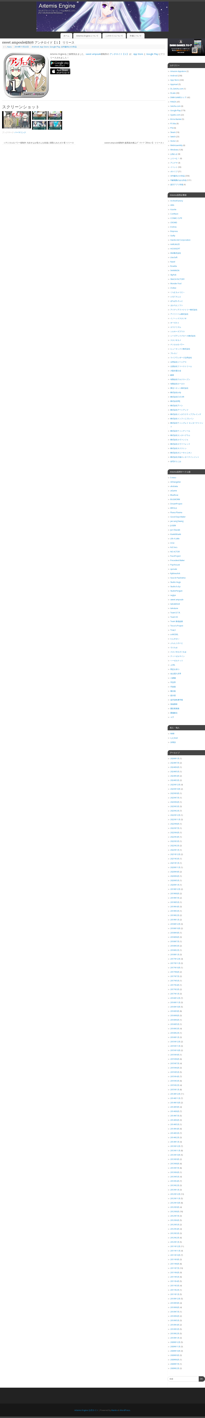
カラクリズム (175, 327)
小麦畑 (173, 678)
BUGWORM (175, 499)
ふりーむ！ (174, 158)
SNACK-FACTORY (177, 279)
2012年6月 (174, 1220)
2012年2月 (174, 1237)
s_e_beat (174, 738)
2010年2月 (174, 1333)
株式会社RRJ (175, 401)
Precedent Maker (177, 560)
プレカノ (174, 353)
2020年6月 (174, 876)
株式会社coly (175, 392)
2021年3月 (174, 858)
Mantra (114, 1410)
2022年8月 (174, 824)
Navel (172, 261)
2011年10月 (175, 1255)
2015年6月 (174, 1068)
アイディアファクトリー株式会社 (183, 309)
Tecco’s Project (176, 625)
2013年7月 (174, 1168)
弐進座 (173, 686)
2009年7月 (174, 1364)
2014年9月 (174, 1107)
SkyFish (173, 275)
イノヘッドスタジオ (178, 318)
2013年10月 (175, 1155)
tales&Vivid (175, 604)
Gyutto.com (175, 115)
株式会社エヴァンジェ (179, 439)
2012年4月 (174, 1229)
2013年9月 (174, 1159)
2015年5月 (174, 1072)
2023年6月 (174, 802)
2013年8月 (174, 1163)
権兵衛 (173, 691)
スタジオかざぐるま (178, 652)
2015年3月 (174, 1081)
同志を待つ (174, 669)
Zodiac (173, 288)
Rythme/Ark (175, 573)
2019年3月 (174, 911)
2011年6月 (174, 1272)
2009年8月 (174, 1359)
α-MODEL (174, 634)
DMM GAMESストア (178, 97)
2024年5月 (174, 771)
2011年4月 (174, 1281)
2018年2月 (174, 950)
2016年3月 (174, 1028)
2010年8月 (174, 1307)
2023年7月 (174, 797)
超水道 (173, 695)
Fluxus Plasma (176, 512)
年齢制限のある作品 (178, 180)
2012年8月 (174, 1211)
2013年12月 (175, 1146)
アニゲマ (174, 162)
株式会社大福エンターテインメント (184, 457)
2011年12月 (175, 1246)
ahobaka (174, 486)
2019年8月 (174, 893)
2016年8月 (174, 1015)
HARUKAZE (175, 244)
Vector (173, 141)
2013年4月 (174, 1181)
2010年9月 (174, 1303)
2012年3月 (174, 1233)
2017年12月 (175, 959)
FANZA (173, 101)
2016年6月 (174, 1020)
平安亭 (173, 682)
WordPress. (125, 1410)
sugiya (173, 595)
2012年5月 (174, 1224)
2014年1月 (174, 1142)
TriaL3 (173, 630)
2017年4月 (174, 985)
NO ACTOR (175, 551)
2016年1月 (174, 1037)
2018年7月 (174, 941)
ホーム (66, 35)
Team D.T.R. (175, 612)
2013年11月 (175, 1150)
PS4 (171, 128)
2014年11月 (175, 1098)
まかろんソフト (176, 305)
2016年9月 (174, 1011)
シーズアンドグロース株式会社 (183, 336)
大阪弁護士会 (175, 370)
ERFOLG (173, 508)
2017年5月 (174, 980)
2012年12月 (175, 1194)
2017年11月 (175, 963)
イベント (174, 167)
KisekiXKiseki (175, 534)
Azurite (173, 209)
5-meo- (173, 477)
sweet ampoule (93, 54)
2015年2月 (174, 1085)
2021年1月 (174, 863)
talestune (174, 608)
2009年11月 (175, 1346)
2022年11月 (175, 819)
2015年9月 (174, 1054)
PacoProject (175, 556)
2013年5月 (174, 1176)
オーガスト (174, 322)
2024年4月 (174, 776)
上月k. (172, 665)
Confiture (174, 214)
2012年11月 (175, 1198)
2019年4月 (174, 906)
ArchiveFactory (176, 200)
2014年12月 (175, 1094)
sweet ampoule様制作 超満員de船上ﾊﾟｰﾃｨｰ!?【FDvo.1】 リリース (134, 142)
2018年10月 (175, 928)
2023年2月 (174, 810)
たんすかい (174, 638)
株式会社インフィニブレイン (182, 418)
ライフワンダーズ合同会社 (181, 357)
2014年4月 (174, 1128)
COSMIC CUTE (176, 218)
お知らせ (174, 154)
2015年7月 (174, 1063)
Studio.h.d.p (175, 586)
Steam (173, 132)
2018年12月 (175, 924)
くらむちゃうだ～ (177, 292)
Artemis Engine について (87, 35)
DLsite (173, 93)
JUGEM (173, 525)
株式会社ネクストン (178, 448)
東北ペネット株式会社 (179, 388)
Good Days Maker (178, 517)
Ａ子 (172, 717)
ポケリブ (174, 171)
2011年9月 (174, 1259)
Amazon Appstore (178, 71)
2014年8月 (174, 1111)
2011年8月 (174, 1264)
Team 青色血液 (176, 621)
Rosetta (173, 266)
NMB (172, 733)
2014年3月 (174, 1133)
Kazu (9, 47)
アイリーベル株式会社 (179, 314)
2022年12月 (175, 815)
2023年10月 (175, 789)
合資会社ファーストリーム (181, 366)
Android (35, 47)
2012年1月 (174, 1242)
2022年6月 (174, 832)
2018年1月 (174, 954)
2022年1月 (174, 850)
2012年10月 (175, 1203)
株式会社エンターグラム (180, 435)
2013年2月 (174, 1185)
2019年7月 (174, 898)
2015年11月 (175, 1046)
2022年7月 (174, 828)
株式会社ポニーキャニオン (181, 452)
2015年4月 (174, 1076)
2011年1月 (174, 1294)
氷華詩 (173, 742)
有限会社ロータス (177, 383)
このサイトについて (114, 35)
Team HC (174, 617)
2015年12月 (175, 1041)
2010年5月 (174, 1320)
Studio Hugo (175, 582)
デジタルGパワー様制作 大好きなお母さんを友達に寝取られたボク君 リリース (39, 142)
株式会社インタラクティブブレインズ (185, 414)
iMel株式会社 (175, 253)
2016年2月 (174, 1033)
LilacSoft (173, 257)
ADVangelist (175, 482)
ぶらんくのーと (176, 643)
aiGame (173, 490)
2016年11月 (175, 1002)
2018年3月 (174, 946)
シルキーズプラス (177, 331)
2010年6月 (174, 1316)
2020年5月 (174, 880)
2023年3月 (174, 806)
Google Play (55, 47)
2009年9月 (174, 1355)
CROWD (173, 222)
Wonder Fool (175, 283)
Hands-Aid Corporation (180, 240)
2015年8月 (174, 1059)
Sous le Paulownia (177, 578)
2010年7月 (174, 1311)
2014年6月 (174, 1120)
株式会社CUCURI (177, 397)
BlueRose (174, 495)
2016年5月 (174, 1024)
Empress (174, 231)
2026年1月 (174, 758)
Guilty (172, 235)
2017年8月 (174, 972)
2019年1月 (174, 919)
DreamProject (176, 503)
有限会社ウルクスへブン (180, 379)
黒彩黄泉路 (174, 708)
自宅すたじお (175, 461)
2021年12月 (175, 854)
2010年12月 (175, 1298)
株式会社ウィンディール (180, 431)
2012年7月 (174, 1216)
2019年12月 (175, 889)
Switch (173, 136)
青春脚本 (174, 704)
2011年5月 (174, 1277)
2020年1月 (174, 885)
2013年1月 (174, 1189)
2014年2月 (174, 1137)
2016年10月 (175, 1007)
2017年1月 (174, 993)
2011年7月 (174, 1268)
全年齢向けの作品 (69, 47)
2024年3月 (174, 780)
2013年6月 (174, 1172)
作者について (136, 35)
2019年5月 (174, 902)
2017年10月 (175, 967)
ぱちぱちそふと (176, 301)
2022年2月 (174, 845)
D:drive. (173, 227)
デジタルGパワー (177, 344)
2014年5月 (174, 1124)
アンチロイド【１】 (119, 54)
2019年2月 (174, 915)
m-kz (172, 543)
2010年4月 (174, 1325)
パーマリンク (20, 132)
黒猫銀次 (174, 713)
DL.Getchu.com (176, 88)
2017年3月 (174, 989)
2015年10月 (175, 1050)
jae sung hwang (176, 521)
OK (201, 1380)
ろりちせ (174, 647)
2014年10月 (175, 1102)
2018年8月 (174, 937)
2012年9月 (174, 1207)
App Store (44, 47)
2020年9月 (174, 871)
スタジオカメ (175, 340)
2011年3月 (174, 1285)
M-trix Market (175, 119)
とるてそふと (175, 296)
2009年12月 (175, 1342)
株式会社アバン (176, 405)
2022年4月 (174, 837)
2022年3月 (174, 841)
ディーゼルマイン (177, 656)
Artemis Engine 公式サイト (86, 1410)
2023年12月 (175, 784)
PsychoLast (175, 564)
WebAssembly (176, 145)
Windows (174, 149)
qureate (173, 569)
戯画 (172, 375)
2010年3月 (174, 1329)
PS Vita (173, 123)
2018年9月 (174, 932)
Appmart (174, 84)
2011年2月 (174, 1290)
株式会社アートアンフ (179, 410)
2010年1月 (174, 1338)
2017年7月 (174, 976)
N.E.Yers (173, 547)
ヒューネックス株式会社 (180, 349)
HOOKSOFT (175, 248)
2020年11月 (175, 867)
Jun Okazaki (175, 530)
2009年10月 (175, 1351)
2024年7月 (174, 763)
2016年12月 (175, 998)
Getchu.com (175, 106)
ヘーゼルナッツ (176, 660)
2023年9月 (174, 793)
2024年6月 (174, 767)
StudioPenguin (176, 591)
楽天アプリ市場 (176, 184)
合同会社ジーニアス (178, 362)
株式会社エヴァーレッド (180, 444)
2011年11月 (175, 1250)
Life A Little (174, 538)
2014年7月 (174, 1115)
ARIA (172, 205)
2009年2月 (174, 1368)
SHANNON (174, 270)
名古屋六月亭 (175, 673)
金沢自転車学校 (176, 699)
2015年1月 (174, 1089)
